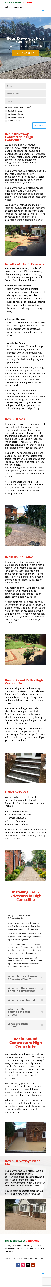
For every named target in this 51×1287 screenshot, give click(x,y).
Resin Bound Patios (16, 114)
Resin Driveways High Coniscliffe (25, 40)
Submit (39, 125)
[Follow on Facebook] (18, 1265)
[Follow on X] (28, 1265)
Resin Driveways (15, 111)
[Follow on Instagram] (23, 1265)
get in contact (19, 1190)
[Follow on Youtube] (33, 1265)
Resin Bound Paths (16, 117)
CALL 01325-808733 (25, 53)
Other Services (14, 120)
